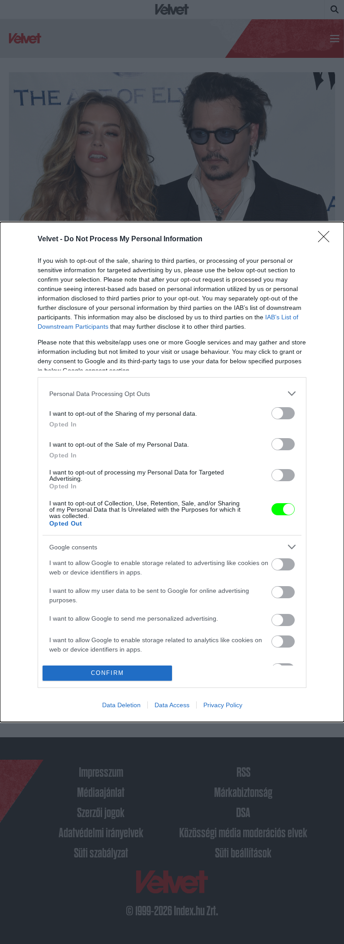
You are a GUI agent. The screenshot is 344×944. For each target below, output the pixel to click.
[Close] (326, 239)
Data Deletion (121, 705)
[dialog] (172, 472)
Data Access (172, 705)
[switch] (283, 413)
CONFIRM (107, 673)
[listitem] (172, 393)
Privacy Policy (222, 705)
